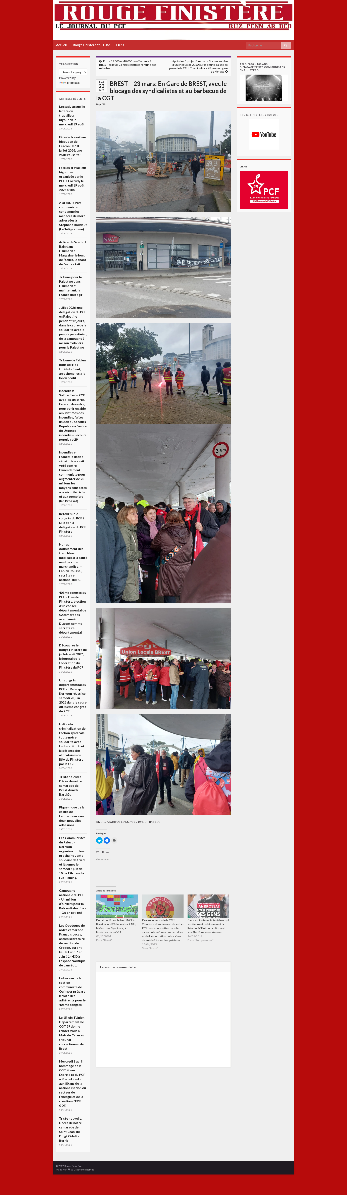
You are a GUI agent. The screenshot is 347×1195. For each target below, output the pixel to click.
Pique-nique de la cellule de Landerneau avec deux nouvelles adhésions (72, 816)
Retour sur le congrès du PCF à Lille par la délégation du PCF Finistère (72, 522)
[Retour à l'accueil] (173, 20)
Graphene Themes (84, 1169)
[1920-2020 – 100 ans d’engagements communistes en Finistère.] (264, 87)
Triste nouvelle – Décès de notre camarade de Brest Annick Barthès (71, 785)
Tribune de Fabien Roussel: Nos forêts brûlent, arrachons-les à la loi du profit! (72, 369)
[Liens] (264, 190)
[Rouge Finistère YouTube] (264, 134)
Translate (73, 82)
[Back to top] (338, 1186)
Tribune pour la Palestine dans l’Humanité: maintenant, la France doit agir (71, 285)
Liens (120, 45)
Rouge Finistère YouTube (91, 45)
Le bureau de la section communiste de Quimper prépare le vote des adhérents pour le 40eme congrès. (72, 991)
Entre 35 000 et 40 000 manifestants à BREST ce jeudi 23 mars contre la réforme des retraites (127, 64)
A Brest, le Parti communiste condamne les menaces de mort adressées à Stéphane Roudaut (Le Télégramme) (73, 216)
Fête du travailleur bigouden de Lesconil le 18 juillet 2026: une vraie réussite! (72, 146)
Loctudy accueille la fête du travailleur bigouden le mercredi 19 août (72, 115)
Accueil (61, 45)
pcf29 (102, 104)
